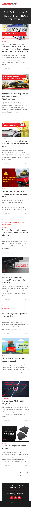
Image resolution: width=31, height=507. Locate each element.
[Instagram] (15, 497)
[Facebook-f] (11, 497)
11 (20, 473)
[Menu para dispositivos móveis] (28, 3)
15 (20, 476)
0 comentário (6, 68)
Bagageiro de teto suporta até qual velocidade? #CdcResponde (15, 96)
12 (24, 473)
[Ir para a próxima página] (27, 475)
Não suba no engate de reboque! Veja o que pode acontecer (13, 280)
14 (16, 476)
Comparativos (5, 398)
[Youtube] (19, 497)
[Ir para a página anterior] (5, 472)
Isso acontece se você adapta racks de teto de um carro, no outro (15, 143)
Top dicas (4, 41)
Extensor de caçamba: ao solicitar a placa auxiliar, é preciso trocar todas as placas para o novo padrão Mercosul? (15, 48)
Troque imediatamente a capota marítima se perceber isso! (15, 194)
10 (16, 473)
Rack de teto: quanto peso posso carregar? (13, 359)
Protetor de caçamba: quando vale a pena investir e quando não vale (15, 232)
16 (24, 476)
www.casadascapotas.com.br (15, 490)
